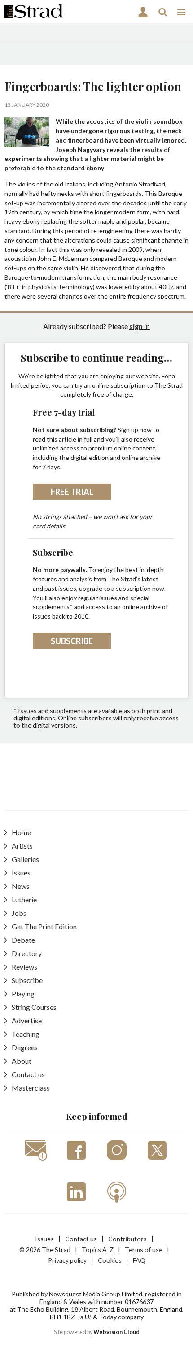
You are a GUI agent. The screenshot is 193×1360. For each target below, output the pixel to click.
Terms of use (143, 1249)
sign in (139, 326)
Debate (23, 940)
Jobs (19, 913)
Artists (22, 845)
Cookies (110, 1260)
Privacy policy (67, 1260)
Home (21, 832)
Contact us (28, 1074)
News (21, 886)
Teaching (25, 1034)
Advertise (27, 1020)
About (21, 1061)
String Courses (34, 1007)
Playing (23, 993)
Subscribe (72, 641)
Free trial (72, 492)
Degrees (25, 1047)
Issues (21, 872)
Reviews (24, 966)
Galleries (25, 859)
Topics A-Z (98, 1249)
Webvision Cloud (116, 1332)
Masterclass (31, 1087)
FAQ (139, 1260)
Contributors (127, 1239)
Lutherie (24, 899)
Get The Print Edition (44, 926)
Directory (27, 953)
